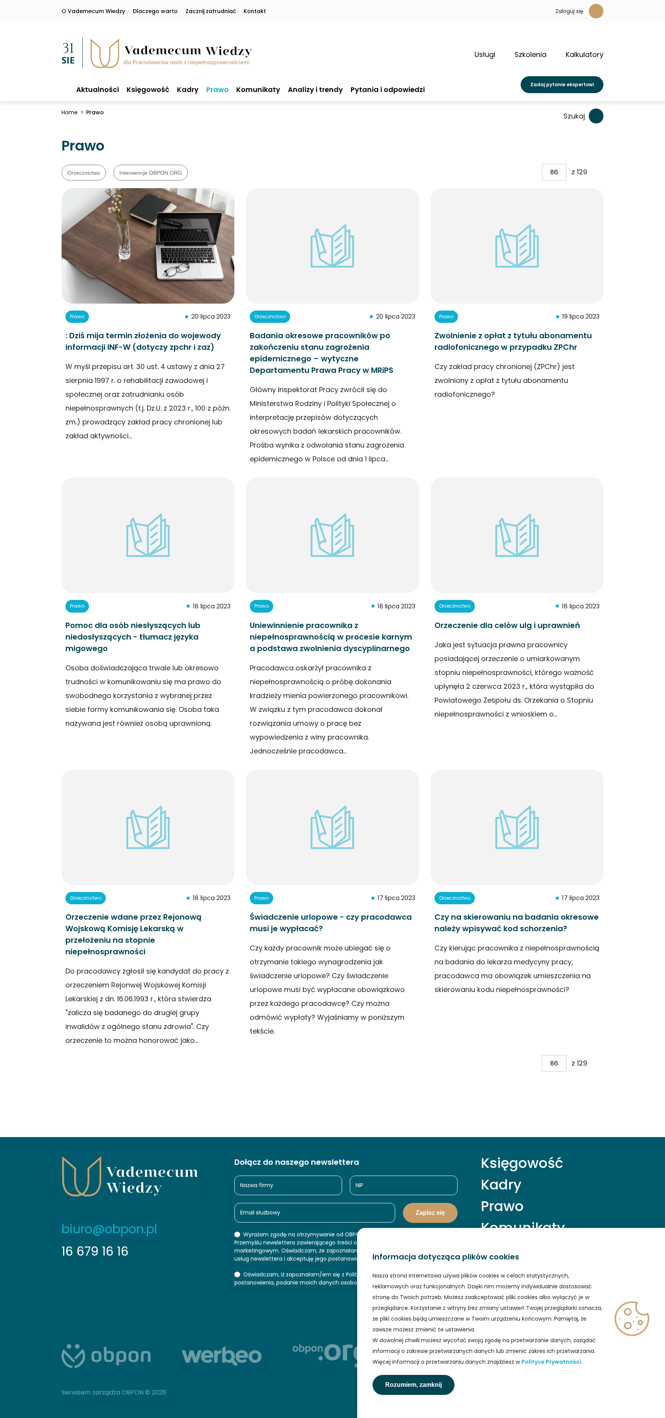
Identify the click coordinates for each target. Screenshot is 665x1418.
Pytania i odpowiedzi (388, 89)
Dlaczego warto (155, 11)
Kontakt (255, 11)
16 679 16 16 (95, 1251)
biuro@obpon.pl (109, 1229)
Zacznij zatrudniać (210, 11)
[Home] (65, 89)
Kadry (188, 89)
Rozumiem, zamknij (413, 1384)
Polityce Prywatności (551, 1362)
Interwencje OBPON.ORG (150, 173)
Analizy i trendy (315, 89)
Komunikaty (258, 89)
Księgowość (148, 89)
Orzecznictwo (83, 173)
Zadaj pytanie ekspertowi (562, 84)
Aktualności (97, 89)
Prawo (217, 89)
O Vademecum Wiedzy (93, 11)
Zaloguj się (569, 11)
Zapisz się (430, 1212)
